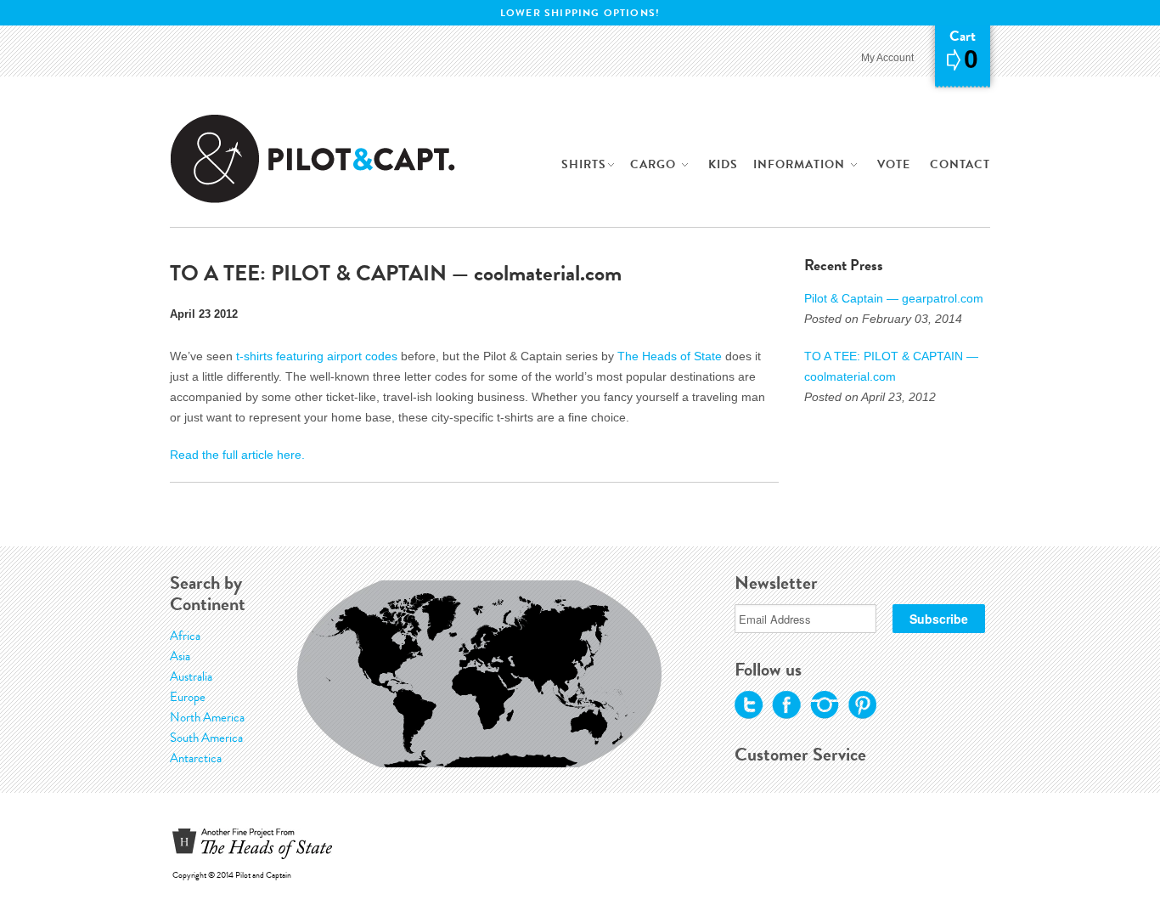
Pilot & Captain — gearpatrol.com (893, 298)
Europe (188, 696)
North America (207, 717)
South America (206, 737)
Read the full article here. (237, 454)
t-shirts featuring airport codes (316, 356)
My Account (887, 58)
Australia (191, 676)
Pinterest (861, 705)
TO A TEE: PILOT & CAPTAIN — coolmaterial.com (891, 366)
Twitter (749, 705)
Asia (180, 656)
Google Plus (824, 705)
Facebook (786, 705)
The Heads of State (669, 356)
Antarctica (196, 758)
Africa (185, 635)
